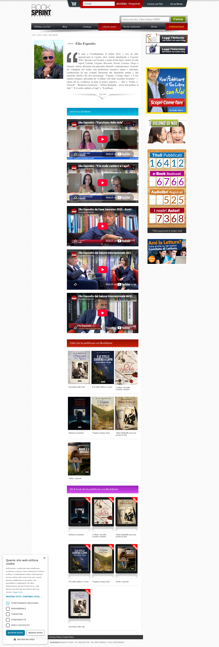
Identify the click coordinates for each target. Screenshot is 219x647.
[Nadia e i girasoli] (80, 477)
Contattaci (176, 26)
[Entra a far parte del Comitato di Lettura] (166, 263)
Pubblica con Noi (42, 26)
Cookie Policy (68, 637)
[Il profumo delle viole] (80, 385)
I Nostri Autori (109, 26)
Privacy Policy (55, 637)
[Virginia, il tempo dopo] (103, 431)
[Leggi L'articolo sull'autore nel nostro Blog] (167, 42)
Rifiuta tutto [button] (35, 632)
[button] (25, 596)
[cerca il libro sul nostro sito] (178, 19)
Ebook (154, 26)
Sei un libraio (176, 3)
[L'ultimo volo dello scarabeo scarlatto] (127, 386)
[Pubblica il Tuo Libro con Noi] (166, 111)
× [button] (44, 558)
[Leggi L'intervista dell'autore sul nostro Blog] (167, 53)
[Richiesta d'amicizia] (80, 431)
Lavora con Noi (155, 3)
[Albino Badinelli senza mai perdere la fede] (127, 431)
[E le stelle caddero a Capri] (103, 385)
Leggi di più (18, 592)
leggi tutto (102, 94)
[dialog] (25, 599)
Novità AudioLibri (131, 26)
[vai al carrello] (71, 3)
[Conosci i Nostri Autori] (166, 190)
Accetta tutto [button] (15, 632)
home (39, 35)
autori (45, 35)
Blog (65, 26)
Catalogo (87, 26)
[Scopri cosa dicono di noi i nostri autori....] (166, 142)
